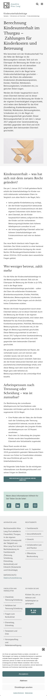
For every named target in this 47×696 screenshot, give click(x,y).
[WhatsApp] (26, 505)
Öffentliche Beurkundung (32, 555)
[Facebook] (9, 505)
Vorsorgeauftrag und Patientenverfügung (12, 642)
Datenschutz (29, 693)
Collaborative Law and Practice (34, 546)
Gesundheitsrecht (34, 534)
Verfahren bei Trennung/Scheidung (12, 607)
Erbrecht (30, 539)
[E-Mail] (35, 505)
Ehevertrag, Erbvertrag (9, 624)
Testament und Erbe (11, 632)
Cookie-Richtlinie (18, 693)
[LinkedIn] (18, 505)
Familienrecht (32, 528)
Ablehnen (23, 681)
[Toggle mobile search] (37, 4)
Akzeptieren (23, 674)
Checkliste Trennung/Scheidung (12, 598)
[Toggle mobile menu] (42, 4)
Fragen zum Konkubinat (10, 615)
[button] (43, 649)
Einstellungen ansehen (23, 687)
